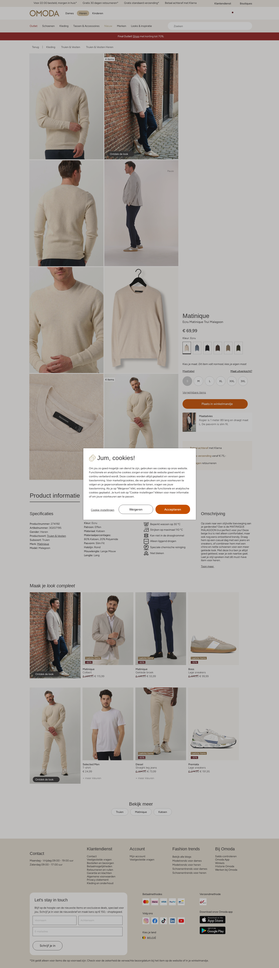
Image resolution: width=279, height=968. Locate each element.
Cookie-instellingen (102, 509)
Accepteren (172, 509)
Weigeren (135, 509)
